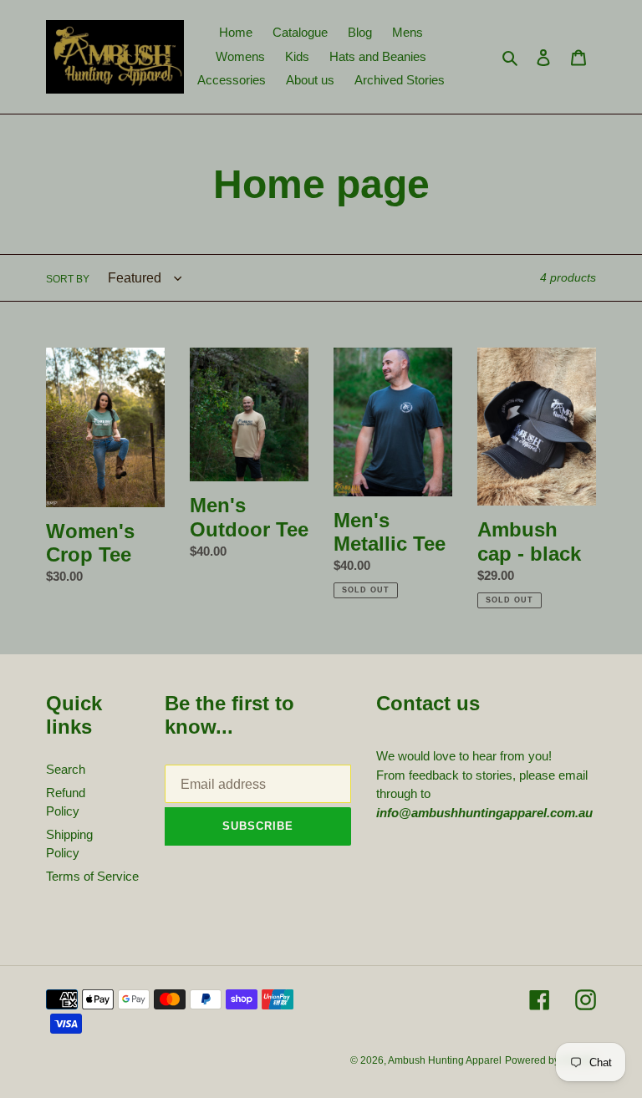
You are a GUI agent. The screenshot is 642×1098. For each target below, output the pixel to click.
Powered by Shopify (550, 1060)
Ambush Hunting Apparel (445, 1060)
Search (65, 769)
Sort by (67, 279)
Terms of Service (92, 876)
